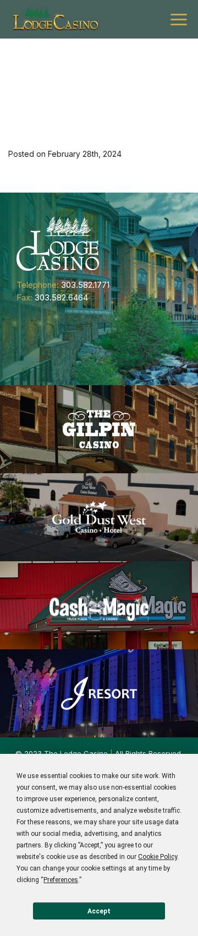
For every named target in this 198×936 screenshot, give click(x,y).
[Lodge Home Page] (57, 243)
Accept (99, 911)
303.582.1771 (85, 285)
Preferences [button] (60, 880)
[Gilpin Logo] (99, 429)
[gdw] (99, 517)
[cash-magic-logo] (99, 605)
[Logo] (55, 19)
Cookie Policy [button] (157, 857)
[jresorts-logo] (99, 693)
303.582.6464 (61, 297)
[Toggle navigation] (178, 19)
